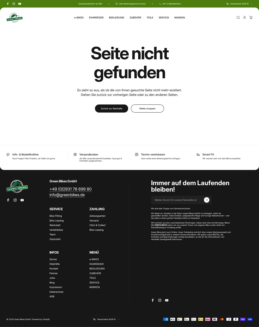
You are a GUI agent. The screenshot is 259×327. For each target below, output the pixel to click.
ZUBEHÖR (95, 273)
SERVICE (94, 282)
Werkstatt (55, 225)
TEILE (92, 277)
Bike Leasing (57, 220)
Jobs (52, 277)
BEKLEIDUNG (97, 268)
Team (53, 234)
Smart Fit (208, 154)
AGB (52, 296)
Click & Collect (97, 225)
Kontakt (54, 268)
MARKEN (94, 287)
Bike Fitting (56, 215)
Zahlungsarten (97, 215)
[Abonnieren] (206, 200)
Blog (52, 282)
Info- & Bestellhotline (25, 154)
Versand (94, 220)
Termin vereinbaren (153, 154)
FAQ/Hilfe (55, 264)
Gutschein (55, 239)
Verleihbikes (56, 229)
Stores (53, 259)
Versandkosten (88, 154)
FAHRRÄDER (96, 264)
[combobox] (240, 4)
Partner (54, 273)
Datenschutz (57, 291)
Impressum (56, 287)
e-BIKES (94, 259)
